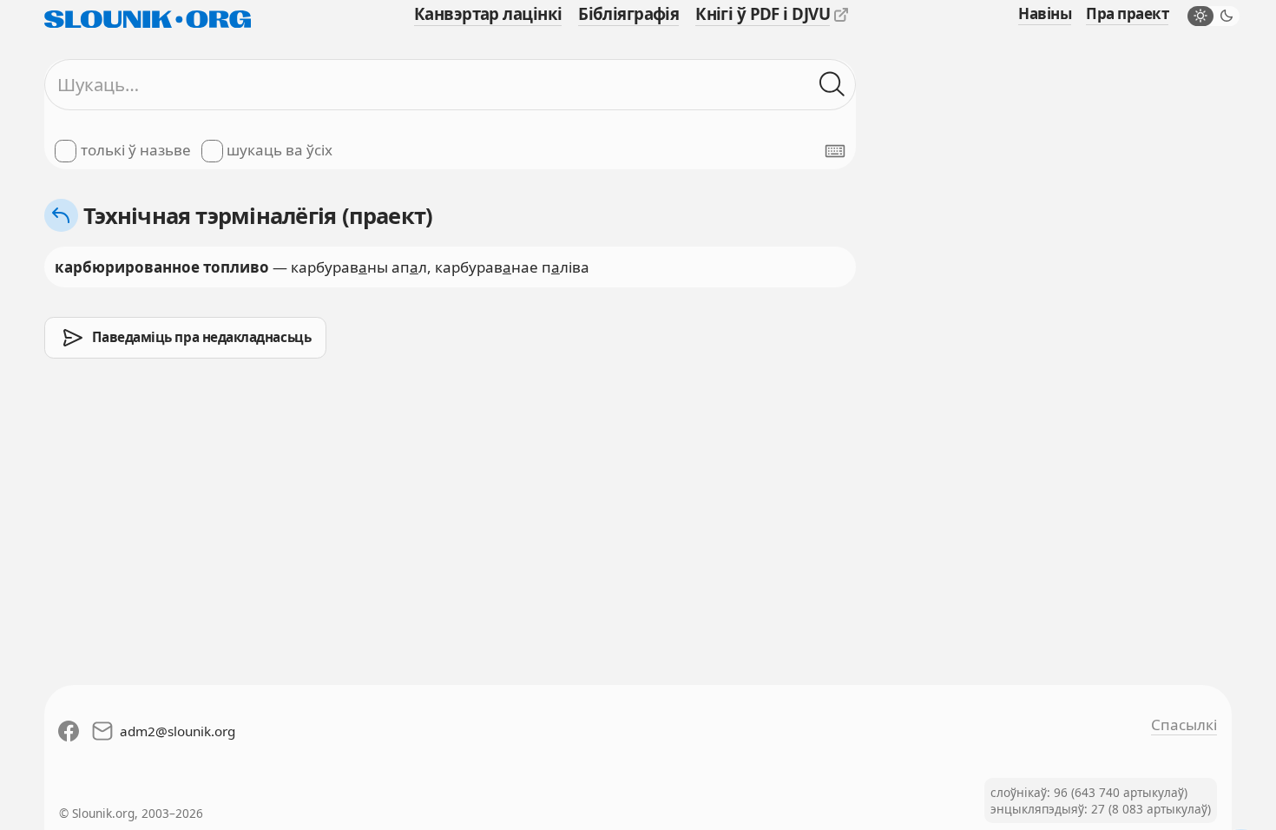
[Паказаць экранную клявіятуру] (835, 151)
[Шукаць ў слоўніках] (832, 85)
